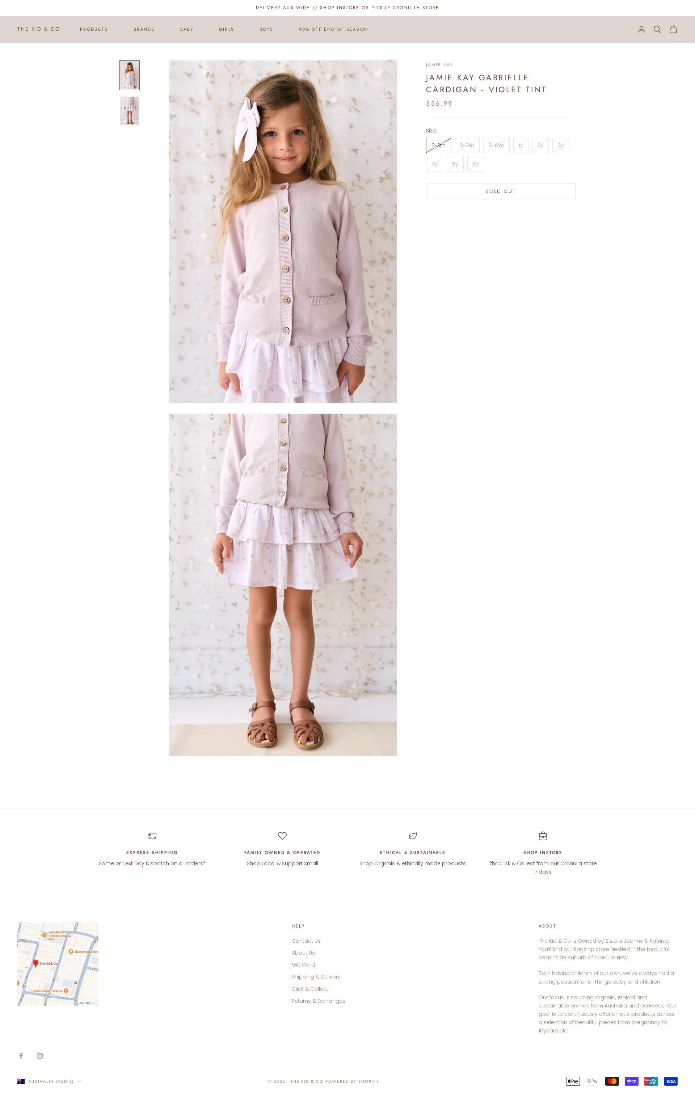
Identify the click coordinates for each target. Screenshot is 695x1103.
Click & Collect (310, 989)
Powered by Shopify (352, 1081)
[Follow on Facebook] (21, 1056)
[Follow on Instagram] (39, 1056)
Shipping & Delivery (316, 976)
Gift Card (303, 964)
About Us (303, 952)
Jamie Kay (439, 65)
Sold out (501, 191)
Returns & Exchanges (318, 1001)
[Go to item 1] (129, 75)
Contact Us (306, 940)
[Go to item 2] (129, 111)
